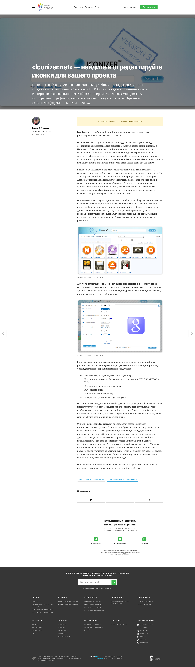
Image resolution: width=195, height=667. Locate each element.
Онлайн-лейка (37, 631)
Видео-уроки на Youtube (68, 601)
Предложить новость (92, 624)
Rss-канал (144, 643)
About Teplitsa (64, 637)
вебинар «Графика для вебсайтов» (135, 464)
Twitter (143, 640)
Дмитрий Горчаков (40, 128)
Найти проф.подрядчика (94, 610)
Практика (78, 7)
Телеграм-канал (146, 624)
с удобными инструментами (135, 142)
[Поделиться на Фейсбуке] (120, 500)
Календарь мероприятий (68, 604)
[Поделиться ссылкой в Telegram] (149, 500)
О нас (97, 7)
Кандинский (37, 628)
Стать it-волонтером (145, 601)
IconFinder (123, 159)
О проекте (62, 624)
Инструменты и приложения (123, 480)
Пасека (35, 634)
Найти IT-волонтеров (92, 607)
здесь (125, 457)
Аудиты (35, 624)
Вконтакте (144, 634)
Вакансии (62, 631)
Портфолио (62, 634)
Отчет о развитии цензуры (42, 610)
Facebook (143, 628)
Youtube (143, 637)
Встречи (89, 7)
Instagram (144, 631)
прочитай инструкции (127, 550)
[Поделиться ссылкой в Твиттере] (91, 500)
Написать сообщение (119, 624)
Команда (61, 628)
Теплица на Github (144, 604)
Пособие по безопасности (42, 613)
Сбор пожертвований (92, 604)
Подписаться (149, 7)
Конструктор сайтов (92, 601)
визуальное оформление (92, 480)
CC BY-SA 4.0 (49, 660)
